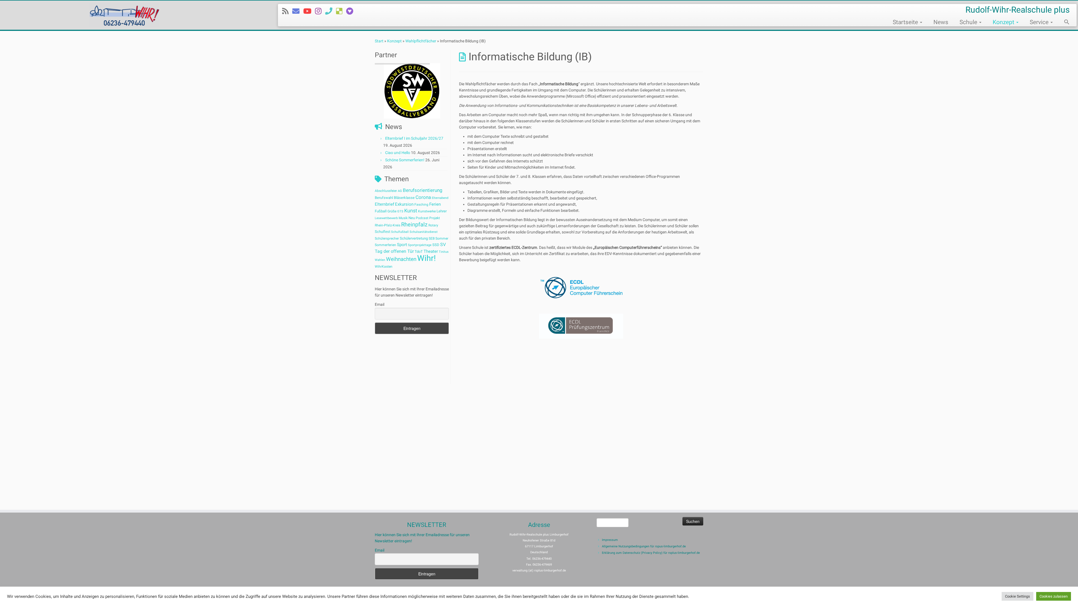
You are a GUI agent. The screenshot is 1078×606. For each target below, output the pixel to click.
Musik (403, 218)
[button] (1064, 22)
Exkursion (404, 204)
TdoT (419, 251)
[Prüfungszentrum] (581, 326)
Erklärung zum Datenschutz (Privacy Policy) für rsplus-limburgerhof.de (651, 553)
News (940, 22)
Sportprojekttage (419, 245)
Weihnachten (401, 259)
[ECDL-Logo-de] (581, 288)
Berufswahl (384, 198)
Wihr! (426, 258)
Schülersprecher (387, 238)
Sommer (441, 238)
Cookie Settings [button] (1017, 596)
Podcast (422, 218)
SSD (435, 245)
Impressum (610, 540)
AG (400, 191)
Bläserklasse (404, 198)
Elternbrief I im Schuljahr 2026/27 (414, 138)
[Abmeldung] (351, 11)
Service (1040, 22)
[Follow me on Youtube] (309, 11)
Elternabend (440, 198)
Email (379, 304)
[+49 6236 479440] (330, 11)
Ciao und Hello (397, 152)
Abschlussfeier (386, 191)
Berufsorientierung (422, 190)
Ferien (435, 204)
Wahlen (380, 260)
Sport (402, 244)
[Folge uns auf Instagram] (320, 11)
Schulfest (382, 231)
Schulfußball (400, 232)
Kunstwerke (427, 211)
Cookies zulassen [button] (1054, 596)
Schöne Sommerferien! (404, 160)
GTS (400, 211)
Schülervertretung (414, 238)
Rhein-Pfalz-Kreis (387, 225)
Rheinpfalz (414, 224)
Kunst (410, 211)
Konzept (1004, 22)
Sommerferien (385, 245)
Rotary (433, 225)
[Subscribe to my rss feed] (287, 11)
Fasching (421, 204)
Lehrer (442, 211)
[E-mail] (297, 11)
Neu (411, 218)
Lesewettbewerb (386, 218)
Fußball (381, 211)
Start (379, 41)
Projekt (434, 218)
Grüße (391, 211)
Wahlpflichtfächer (420, 41)
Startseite (906, 22)
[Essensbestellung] (341, 11)
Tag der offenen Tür (394, 251)
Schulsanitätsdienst (424, 232)
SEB (432, 238)
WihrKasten (383, 266)
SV (443, 244)
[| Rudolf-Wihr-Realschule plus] (124, 15)
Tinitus (444, 252)
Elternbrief (384, 204)
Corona (423, 197)
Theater (431, 251)
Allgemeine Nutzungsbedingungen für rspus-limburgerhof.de (644, 546)
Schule (969, 22)
